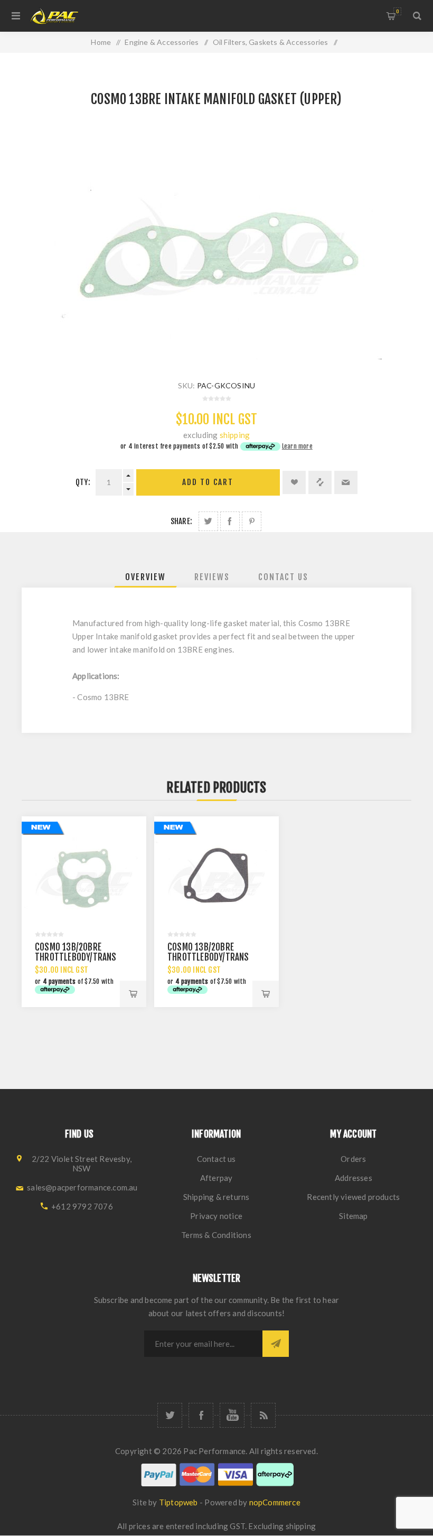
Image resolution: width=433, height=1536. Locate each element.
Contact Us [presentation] (283, 577)
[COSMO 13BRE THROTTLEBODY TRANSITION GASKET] (216, 878)
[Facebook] (201, 1415)
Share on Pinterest (251, 521)
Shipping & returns (216, 1197)
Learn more (297, 446)
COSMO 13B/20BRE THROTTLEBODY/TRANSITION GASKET (85, 957)
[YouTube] (232, 1415)
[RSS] (263, 1415)
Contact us (216, 1158)
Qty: (83, 482)
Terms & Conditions (216, 1235)
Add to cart (207, 482)
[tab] (145, 577)
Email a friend (345, 482)
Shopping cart (397, 11)
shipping (235, 435)
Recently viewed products (353, 1197)
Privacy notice (216, 1216)
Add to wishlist (294, 482)
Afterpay (216, 1178)
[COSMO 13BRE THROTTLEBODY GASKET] (84, 878)
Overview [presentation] (145, 577)
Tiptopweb (178, 1502)
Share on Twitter (208, 521)
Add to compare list (320, 482)
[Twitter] (169, 1415)
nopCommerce (274, 1502)
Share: (181, 521)
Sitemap (353, 1216)
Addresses (353, 1178)
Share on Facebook (230, 521)
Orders (353, 1158)
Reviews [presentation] (212, 577)
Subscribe (275, 1343)
